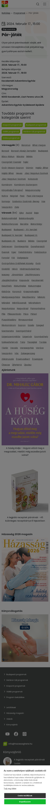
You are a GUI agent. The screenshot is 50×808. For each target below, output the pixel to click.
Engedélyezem (25, 802)
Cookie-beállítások (25, 796)
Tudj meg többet (10, 789)
